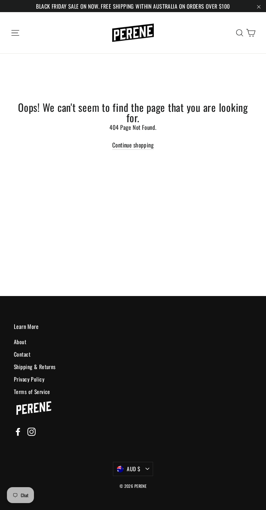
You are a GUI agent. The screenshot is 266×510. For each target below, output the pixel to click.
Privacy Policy (29, 379)
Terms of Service (32, 391)
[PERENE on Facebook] (18, 431)
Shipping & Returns (35, 367)
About (20, 342)
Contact (22, 354)
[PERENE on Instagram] (31, 431)
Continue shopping (133, 145)
